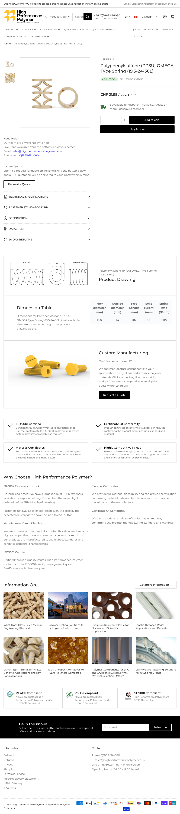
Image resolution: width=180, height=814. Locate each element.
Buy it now (137, 129)
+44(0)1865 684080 (26, 155)
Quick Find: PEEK (74, 29)
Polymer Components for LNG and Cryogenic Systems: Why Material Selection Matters (110, 673)
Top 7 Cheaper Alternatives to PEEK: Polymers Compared (66, 671)
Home (7, 43)
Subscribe (160, 727)
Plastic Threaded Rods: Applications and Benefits (151, 626)
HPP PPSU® (107, 59)
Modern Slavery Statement (21, 778)
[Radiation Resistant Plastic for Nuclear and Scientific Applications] (112, 605)
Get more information (154, 584)
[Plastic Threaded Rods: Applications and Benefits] (156, 605)
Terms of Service (14, 774)
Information (38, 36)
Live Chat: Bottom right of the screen (116, 764)
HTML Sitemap (13, 783)
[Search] (87, 16)
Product (27, 29)
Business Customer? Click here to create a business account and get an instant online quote (56, 3)
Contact (139, 36)
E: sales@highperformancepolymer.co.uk (118, 760)
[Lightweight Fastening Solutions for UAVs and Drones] (156, 650)
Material (9, 29)
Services (149, 29)
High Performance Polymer (28, 804)
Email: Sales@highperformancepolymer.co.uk (150, 3)
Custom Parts (14, 36)
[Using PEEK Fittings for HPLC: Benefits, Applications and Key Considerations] (24, 650)
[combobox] (82, 17)
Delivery (167, 29)
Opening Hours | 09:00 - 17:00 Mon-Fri (116, 769)
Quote (136, 29)
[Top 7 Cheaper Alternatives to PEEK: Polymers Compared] (68, 650)
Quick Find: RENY (102, 29)
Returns (9, 760)
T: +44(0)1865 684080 (106, 755)
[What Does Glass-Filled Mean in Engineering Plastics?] (24, 605)
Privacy (8, 764)
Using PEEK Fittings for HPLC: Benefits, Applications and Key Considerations (22, 673)
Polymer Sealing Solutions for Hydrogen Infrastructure (66, 626)
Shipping (9, 769)
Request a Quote (19, 184)
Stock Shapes (48, 29)
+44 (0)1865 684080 (107, 15)
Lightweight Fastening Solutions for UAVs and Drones (156, 671)
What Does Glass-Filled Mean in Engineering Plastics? (23, 626)
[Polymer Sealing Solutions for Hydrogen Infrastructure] (68, 605)
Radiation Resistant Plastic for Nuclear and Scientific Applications (110, 628)
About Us (10, 788)
